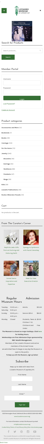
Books (4, 138)
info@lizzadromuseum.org (22, 424)
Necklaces (8, 169)
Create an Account (8, 110)
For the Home (7, 148)
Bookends (5, 133)
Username (7, 79)
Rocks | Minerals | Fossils (11, 195)
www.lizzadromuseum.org (22, 416)
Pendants (7, 174)
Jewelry (4, 153)
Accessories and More (10, 128)
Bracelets (7, 159)
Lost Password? (9, 104)
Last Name (22, 384)
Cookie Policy (6, 427)
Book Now (4, 442)
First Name (22, 375)
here (40, 331)
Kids (3, 185)
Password (7, 88)
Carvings (5, 143)
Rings (6, 179)
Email (22, 394)
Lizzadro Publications (10, 190)
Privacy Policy (23, 427)
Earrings (7, 164)
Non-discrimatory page (35, 427)
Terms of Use (15, 427)
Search (8, 57)
